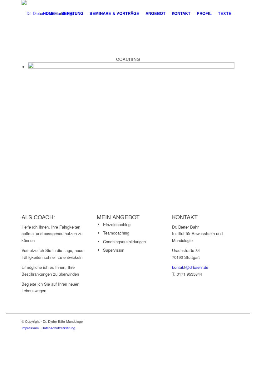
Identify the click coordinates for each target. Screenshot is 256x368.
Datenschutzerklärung (58, 327)
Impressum (30, 327)
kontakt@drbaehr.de (190, 267)
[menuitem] (49, 13)
